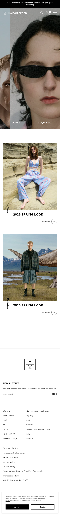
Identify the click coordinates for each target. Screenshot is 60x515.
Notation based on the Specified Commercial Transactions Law (23, 473)
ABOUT (6, 425)
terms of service (10, 457)
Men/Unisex (8, 415)
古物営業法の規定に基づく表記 (15, 480)
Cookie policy (9, 466)
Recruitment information (14, 453)
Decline (43, 507)
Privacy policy (33, 498)
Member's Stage (10, 438)
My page (30, 415)
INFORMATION (9, 434)
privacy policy (9, 462)
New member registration (37, 411)
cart (28, 420)
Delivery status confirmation (39, 429)
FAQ (28, 434)
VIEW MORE (45, 222)
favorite (30, 425)
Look (5, 420)
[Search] (41, 13)
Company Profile (10, 448)
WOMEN (16, 123)
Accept (17, 507)
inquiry (29, 438)
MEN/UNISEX (44, 123)
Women (6, 411)
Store (5, 429)
